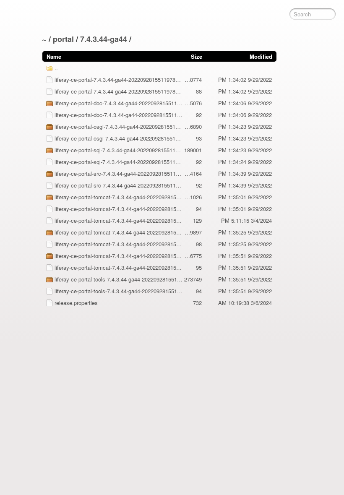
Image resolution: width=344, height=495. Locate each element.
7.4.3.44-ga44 (103, 39)
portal (63, 39)
